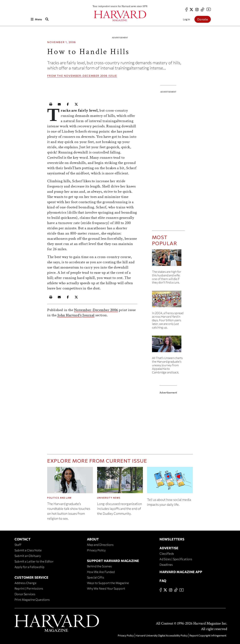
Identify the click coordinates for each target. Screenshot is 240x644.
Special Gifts (95, 577)
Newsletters (172, 539)
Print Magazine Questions (32, 599)
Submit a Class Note (28, 550)
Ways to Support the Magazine (108, 583)
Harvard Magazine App (181, 572)
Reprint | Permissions (29, 588)
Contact (23, 539)
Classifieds (167, 553)
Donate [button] (202, 19)
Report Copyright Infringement (207, 635)
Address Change (26, 583)
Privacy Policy (96, 550)
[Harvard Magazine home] (120, 16)
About (93, 539)
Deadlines (166, 564)
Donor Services (25, 594)
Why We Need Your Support (106, 588)
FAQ (163, 581)
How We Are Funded (101, 572)
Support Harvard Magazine (113, 561)
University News (108, 497)
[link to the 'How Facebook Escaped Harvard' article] (168, 300)
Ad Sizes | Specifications (176, 559)
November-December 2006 (86, 75)
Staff (18, 544)
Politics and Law (59, 497)
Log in (186, 19)
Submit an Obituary (28, 556)
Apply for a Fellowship (30, 567)
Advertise (169, 548)
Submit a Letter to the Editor (34, 561)
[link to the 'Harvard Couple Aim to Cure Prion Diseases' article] (168, 258)
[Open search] (47, 19)
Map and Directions (100, 544)
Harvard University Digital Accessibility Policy (162, 635)
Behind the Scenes (99, 566)
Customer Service (31, 577)
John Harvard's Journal (76, 315)
